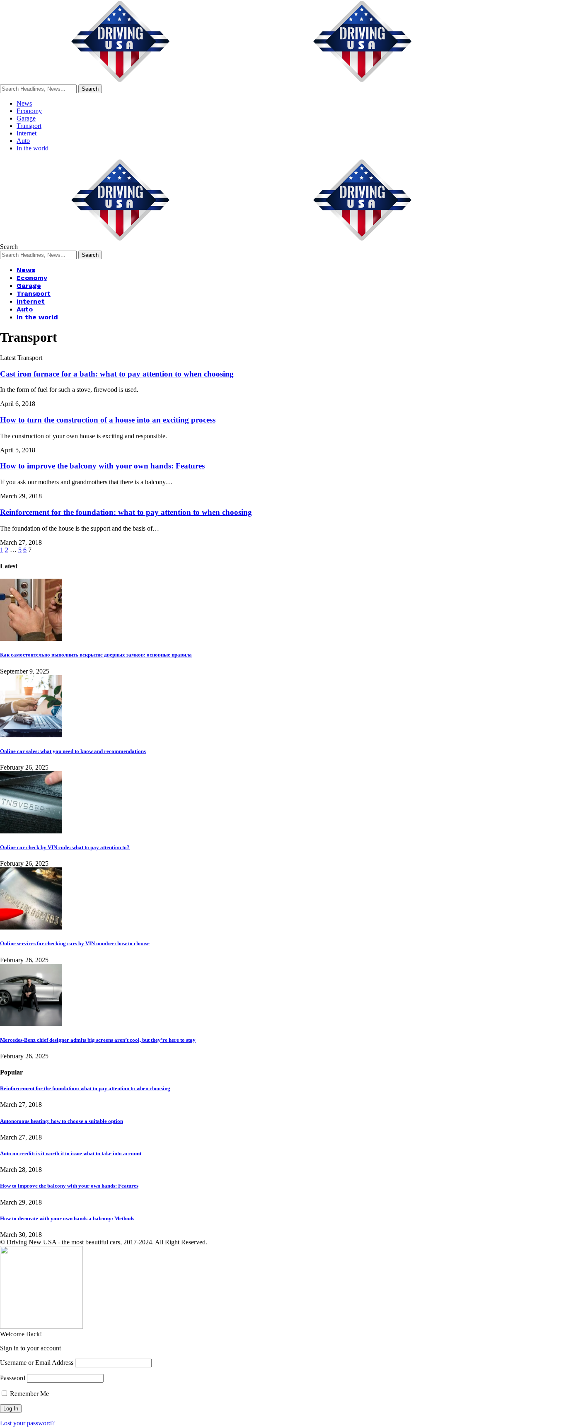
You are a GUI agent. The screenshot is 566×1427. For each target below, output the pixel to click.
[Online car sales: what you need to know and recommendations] (31, 735)
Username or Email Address (36, 1362)
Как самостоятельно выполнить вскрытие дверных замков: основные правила (96, 655)
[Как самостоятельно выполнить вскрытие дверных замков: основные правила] (31, 638)
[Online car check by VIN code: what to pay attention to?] (31, 831)
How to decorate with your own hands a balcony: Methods (67, 1218)
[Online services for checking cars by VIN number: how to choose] (31, 927)
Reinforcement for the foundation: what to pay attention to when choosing (126, 512)
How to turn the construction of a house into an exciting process (107, 419)
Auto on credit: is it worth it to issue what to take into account (70, 1153)
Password (12, 1377)
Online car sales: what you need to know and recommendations (73, 751)
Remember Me (28, 1393)
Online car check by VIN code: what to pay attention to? (65, 847)
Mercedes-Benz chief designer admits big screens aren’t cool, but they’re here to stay (98, 1040)
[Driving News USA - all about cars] (242, 80)
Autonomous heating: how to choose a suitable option (61, 1121)
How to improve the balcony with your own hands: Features (102, 465)
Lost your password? (27, 1423)
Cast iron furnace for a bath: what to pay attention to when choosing (117, 373)
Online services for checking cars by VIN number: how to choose (75, 943)
